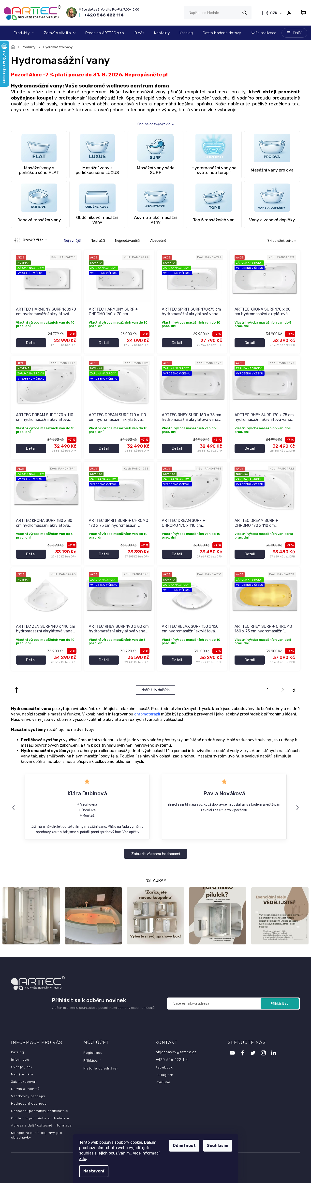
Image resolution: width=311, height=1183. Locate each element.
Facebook (164, 1067)
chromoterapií (147, 714)
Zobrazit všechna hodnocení (155, 854)
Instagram (164, 1075)
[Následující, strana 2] (280, 690)
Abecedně (158, 241)
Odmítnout (184, 1145)
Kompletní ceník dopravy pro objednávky (36, 1135)
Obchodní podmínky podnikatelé (39, 1111)
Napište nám (22, 1074)
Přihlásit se (280, 1003)
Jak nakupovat (24, 1081)
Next (298, 807)
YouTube (163, 1082)
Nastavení (93, 1171)
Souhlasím (217, 1145)
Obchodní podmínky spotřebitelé (40, 1118)
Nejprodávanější (127, 241)
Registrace (93, 1053)
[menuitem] (24, 33)
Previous (14, 807)
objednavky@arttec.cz (176, 1052)
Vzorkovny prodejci (28, 1096)
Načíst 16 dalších (155, 690)
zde (82, 1158)
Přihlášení (92, 1060)
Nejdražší (98, 241)
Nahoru (16, 690)
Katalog (17, 1052)
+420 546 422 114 (172, 1060)
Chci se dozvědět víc (153, 124)
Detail (31, 343)
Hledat (244, 12)
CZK (274, 13)
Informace (20, 1059)
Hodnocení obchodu (29, 1103)
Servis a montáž (25, 1089)
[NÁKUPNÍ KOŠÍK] (301, 12)
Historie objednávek (100, 1068)
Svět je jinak (22, 1067)
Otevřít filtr (33, 240)
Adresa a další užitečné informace (41, 1125)
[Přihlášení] (289, 13)
